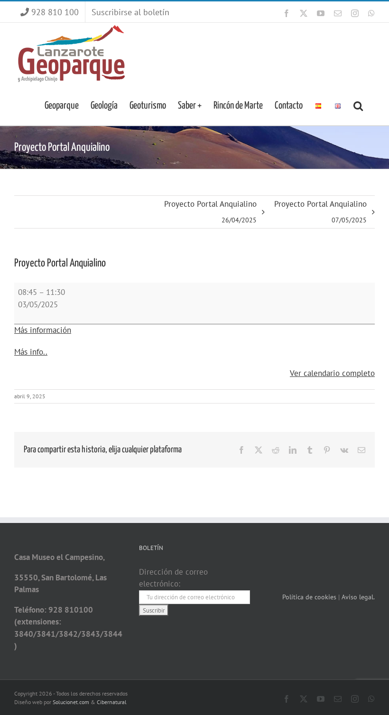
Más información (42, 330)
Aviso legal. (358, 597)
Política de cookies (310, 597)
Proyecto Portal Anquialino (210, 211)
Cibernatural (112, 702)
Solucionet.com (71, 702)
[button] (358, 104)
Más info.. (30, 352)
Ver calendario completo (332, 373)
